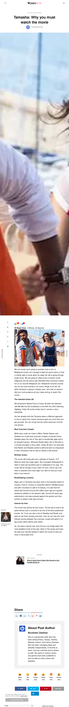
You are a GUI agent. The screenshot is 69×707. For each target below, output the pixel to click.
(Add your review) (47, 706)
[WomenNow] (34, 3)
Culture (29, 12)
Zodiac (33, 558)
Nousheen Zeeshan (38, 27)
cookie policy (23, 696)
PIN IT (40, 348)
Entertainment (37, 12)
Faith (28, 558)
